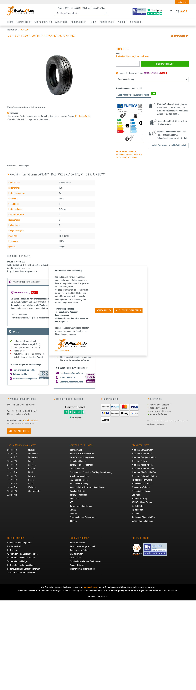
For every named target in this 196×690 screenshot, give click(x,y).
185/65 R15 (12, 461)
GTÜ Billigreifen (76, 554)
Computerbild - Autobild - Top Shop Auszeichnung (91, 472)
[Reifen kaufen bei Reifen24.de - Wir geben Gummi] (20, 11)
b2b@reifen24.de (82, 116)
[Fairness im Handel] (137, 548)
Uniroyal (31, 476)
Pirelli (30, 472)
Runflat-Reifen (138, 506)
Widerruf (73, 513)
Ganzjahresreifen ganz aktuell (82, 546)
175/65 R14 (12, 476)
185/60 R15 (12, 491)
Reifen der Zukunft (78, 542)
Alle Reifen (12, 495)
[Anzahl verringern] (119, 64)
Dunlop (31, 461)
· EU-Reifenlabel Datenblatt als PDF (129, 154)
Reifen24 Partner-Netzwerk (81, 465)
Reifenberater (13, 550)
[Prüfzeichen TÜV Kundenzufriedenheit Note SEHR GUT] (155, 548)
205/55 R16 (12, 450)
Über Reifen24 (76, 450)
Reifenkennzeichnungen (142, 480)
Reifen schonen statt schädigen (21, 565)
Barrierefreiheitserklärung (81, 506)
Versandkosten (91, 587)
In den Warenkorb (165, 64)
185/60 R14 (12, 487)
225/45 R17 (12, 457)
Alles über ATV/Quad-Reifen (144, 472)
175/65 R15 (12, 480)
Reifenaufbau (137, 510)
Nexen (31, 480)
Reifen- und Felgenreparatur (19, 542)
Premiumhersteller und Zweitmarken (85, 561)
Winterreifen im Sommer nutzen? (21, 557)
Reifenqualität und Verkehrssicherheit (23, 569)
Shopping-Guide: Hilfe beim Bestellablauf (87, 487)
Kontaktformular (30, 420)
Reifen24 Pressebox (78, 495)
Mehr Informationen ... (63, 350)
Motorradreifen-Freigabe (142, 521)
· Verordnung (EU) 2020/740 (126, 157)
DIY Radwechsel (14, 546)
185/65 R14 (12, 483)
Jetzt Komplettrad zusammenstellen (133, 95)
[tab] (12, 166)
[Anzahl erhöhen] (137, 64)
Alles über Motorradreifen (143, 468)
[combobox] (78, 13)
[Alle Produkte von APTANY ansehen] (179, 36)
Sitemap (73, 521)
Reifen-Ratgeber (15, 537)
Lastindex (136, 495)
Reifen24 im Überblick (81, 445)
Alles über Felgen (139, 461)
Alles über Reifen (140, 445)
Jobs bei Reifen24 (77, 491)
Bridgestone (33, 457)
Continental (33, 453)
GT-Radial (32, 487)
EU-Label (135, 513)
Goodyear (32, 465)
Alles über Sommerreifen (142, 450)
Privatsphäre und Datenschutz (82, 517)
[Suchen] (105, 13)
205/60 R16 (12, 468)
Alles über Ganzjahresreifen (144, 457)
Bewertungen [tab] (24, 166)
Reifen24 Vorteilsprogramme (82, 457)
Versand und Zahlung (79, 483)
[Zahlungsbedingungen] (120, 413)
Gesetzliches (75, 557)
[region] (59, 75)
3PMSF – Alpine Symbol (142, 502)
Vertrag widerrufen (19, 431)
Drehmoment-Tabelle (141, 487)
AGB (71, 502)
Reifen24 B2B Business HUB (82, 453)
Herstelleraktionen (78, 461)
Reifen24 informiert (80, 537)
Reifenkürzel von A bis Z (142, 483)
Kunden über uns (77, 468)
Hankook (32, 468)
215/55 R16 (12, 465)
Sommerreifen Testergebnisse (82, 569)
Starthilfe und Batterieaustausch (21, 572)
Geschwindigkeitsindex (141, 491)
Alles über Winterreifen (142, 453)
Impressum (74, 498)
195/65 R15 (12, 453)
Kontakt (73, 510)
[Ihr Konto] (171, 11)
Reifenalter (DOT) (139, 498)
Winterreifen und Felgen (17, 561)
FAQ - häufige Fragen (79, 480)
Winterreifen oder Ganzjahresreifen (22, 554)
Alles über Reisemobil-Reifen (144, 476)
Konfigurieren (104, 310)
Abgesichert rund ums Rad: (131, 73)
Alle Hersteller (34, 491)
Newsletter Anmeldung (79, 476)
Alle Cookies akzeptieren (128, 310)
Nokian (31, 483)
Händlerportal (182, 2)
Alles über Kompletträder (142, 465)
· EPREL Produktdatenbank (126, 151)
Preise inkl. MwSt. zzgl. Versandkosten (132, 56)
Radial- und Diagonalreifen (143, 517)
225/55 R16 (12, 472)
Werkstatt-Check (77, 565)
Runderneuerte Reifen (79, 550)
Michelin (31, 450)
